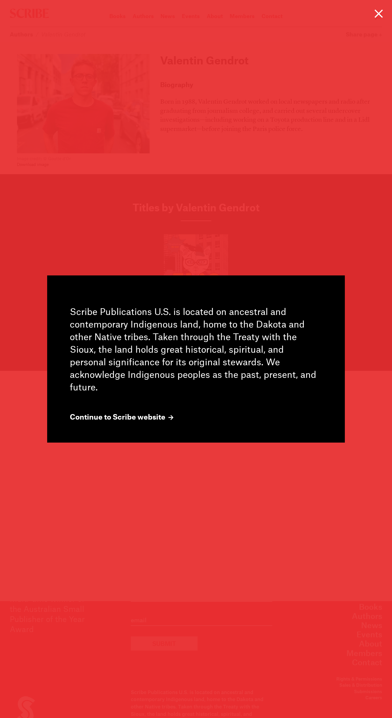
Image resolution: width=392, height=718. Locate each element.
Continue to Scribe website (118, 417)
